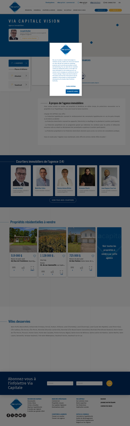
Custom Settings (71, 86)
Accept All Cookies (72, 91)
